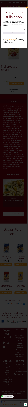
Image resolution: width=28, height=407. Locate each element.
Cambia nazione (14, 33)
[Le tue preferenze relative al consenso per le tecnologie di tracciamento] (25, 404)
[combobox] (14, 29)
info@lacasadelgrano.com (11, 39)
